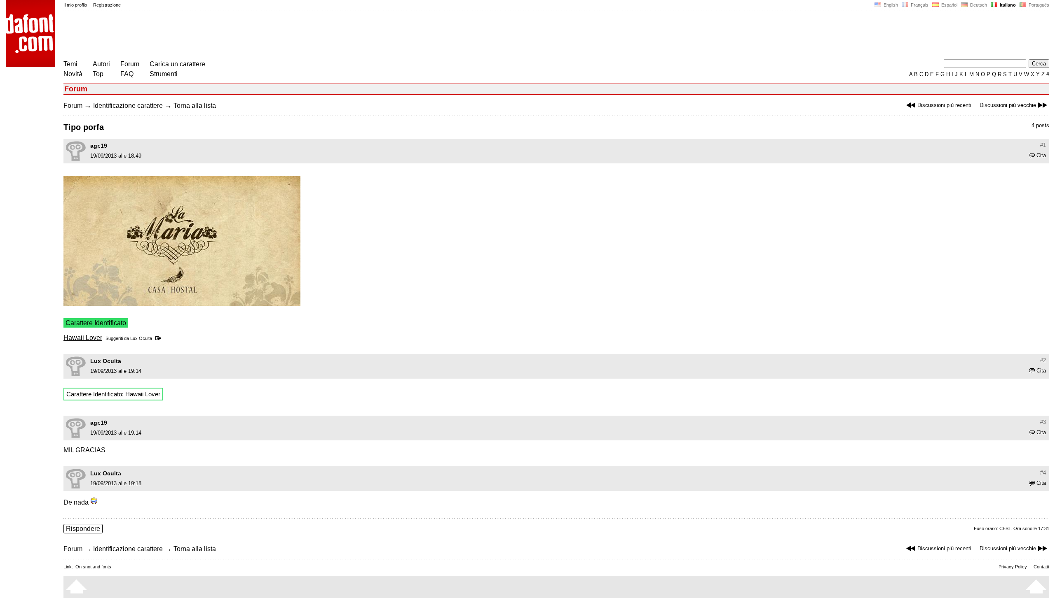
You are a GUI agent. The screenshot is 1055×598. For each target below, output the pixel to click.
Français (919, 4)
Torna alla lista (194, 105)
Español (949, 4)
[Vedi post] (160, 338)
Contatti (1041, 566)
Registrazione (107, 4)
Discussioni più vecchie (1008, 105)
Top (98, 73)
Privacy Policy (1013, 566)
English (890, 4)
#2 (1043, 360)
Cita (1041, 155)
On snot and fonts (93, 566)
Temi (70, 63)
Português (1037, 4)
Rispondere (83, 528)
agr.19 (98, 145)
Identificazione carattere (128, 105)
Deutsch (978, 4)
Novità (72, 73)
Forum (129, 63)
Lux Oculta (141, 338)
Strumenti (164, 73)
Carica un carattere (177, 63)
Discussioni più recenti (944, 105)
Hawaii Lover (82, 337)
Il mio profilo (75, 4)
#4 (1043, 473)
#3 (1043, 422)
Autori (101, 63)
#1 (1043, 145)
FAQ (127, 73)
